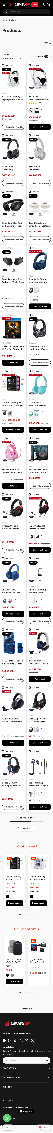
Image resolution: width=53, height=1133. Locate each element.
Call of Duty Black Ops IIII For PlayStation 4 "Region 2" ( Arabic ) (13, 348)
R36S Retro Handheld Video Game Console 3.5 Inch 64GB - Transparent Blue (12, 662)
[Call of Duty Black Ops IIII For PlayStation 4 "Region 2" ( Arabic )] (13, 328)
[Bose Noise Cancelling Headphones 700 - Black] (13, 149)
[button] (49, 4)
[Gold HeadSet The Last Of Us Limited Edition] (40, 452)
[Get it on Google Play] (35, 1114)
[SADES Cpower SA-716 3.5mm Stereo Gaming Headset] (40, 701)
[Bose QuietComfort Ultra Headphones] (40, 261)
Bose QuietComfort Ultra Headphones (38, 280)
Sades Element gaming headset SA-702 (12, 784)
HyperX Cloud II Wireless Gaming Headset (10, 527)
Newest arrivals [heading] (26, 929)
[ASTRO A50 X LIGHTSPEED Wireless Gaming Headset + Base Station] (40, 79)
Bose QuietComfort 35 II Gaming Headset (12, 224)
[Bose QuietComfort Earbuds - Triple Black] (13, 261)
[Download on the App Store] (15, 1114)
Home (5, 20)
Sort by (6, 54)
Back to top (26, 1008)
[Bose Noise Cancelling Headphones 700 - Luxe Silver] (40, 149)
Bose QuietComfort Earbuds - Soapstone (39, 224)
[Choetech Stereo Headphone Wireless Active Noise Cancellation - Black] (40, 328)
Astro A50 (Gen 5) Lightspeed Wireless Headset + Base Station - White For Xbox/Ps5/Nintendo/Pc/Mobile (12, 98)
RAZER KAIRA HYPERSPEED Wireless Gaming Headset (40, 662)
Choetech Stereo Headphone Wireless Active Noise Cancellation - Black (39, 348)
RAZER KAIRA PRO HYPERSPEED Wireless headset (13, 720)
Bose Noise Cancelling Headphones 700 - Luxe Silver (38, 168)
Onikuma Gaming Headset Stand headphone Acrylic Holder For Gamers (38, 591)
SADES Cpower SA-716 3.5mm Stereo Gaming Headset (38, 720)
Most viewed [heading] (26, 846)
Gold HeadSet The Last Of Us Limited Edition (38, 471)
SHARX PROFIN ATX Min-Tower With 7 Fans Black (17, 896)
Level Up (11, 1121)
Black (7, 896)
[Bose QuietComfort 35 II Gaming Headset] (13, 205)
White (12, 896)
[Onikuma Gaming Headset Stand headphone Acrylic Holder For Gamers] (40, 572)
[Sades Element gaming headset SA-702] (13, 765)
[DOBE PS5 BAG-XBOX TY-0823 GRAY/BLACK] (14, 947)
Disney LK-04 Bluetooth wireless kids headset (38, 404)
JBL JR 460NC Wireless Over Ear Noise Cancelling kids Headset (13, 591)
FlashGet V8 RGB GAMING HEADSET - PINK (12, 471)
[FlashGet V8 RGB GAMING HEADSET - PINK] (13, 452)
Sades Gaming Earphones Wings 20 (39, 784)
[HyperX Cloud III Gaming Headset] (40, 508)
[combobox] (26, 11)
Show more (27, 828)
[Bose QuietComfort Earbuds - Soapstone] (40, 205)
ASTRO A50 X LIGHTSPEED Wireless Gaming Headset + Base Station (39, 98)
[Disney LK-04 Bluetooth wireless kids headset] (40, 385)
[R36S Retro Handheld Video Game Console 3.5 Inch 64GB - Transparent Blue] (13, 643)
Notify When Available (14, 127)
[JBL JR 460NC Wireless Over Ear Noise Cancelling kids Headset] (13, 572)
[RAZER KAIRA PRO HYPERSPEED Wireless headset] (13, 701)
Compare (39, 56)
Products (12, 20)
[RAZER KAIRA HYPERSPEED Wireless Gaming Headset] (40, 643)
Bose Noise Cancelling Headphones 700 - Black (11, 168)
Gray (12, 975)
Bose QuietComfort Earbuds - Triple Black (13, 280)
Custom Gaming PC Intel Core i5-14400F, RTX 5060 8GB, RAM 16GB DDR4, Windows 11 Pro (12, 404)
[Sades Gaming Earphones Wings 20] (40, 765)
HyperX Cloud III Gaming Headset (37, 527)
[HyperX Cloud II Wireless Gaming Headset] (13, 508)
